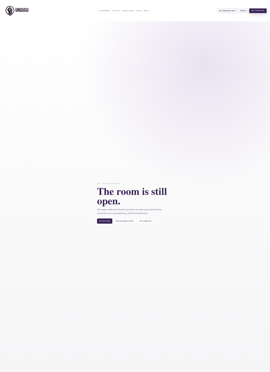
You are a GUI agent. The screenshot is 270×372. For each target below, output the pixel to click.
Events (139, 10)
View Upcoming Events (125, 221)
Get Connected (258, 10)
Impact (146, 10)
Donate (243, 10)
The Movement (104, 10)
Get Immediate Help (227, 11)
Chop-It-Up (116, 10)
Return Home (104, 221)
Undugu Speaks (128, 10)
